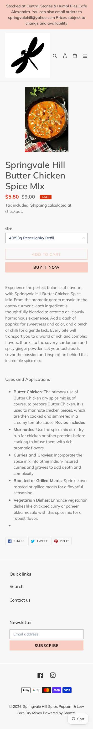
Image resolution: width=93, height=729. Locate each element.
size (8, 228)
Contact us (20, 600)
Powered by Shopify (59, 713)
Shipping (38, 205)
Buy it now (46, 267)
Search (17, 586)
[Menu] (85, 55)
